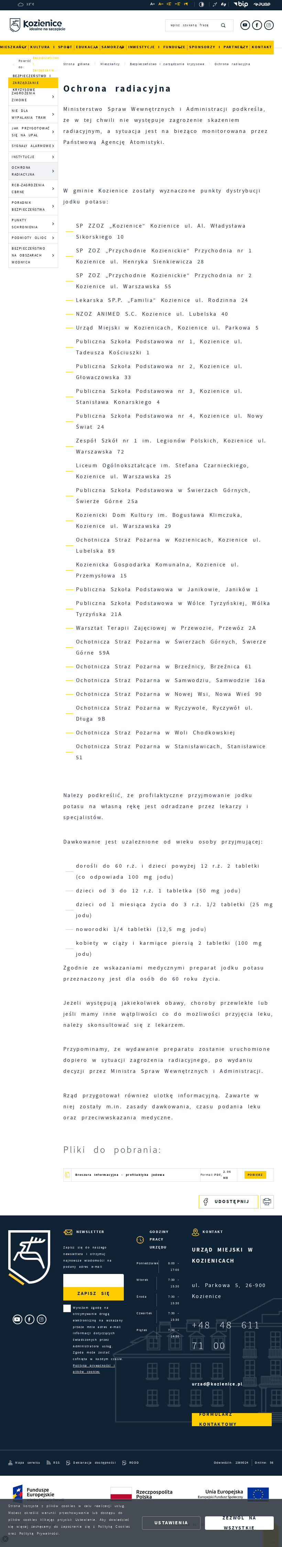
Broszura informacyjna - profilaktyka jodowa (120, 1175)
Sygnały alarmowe (31, 146)
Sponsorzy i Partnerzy (218, 47)
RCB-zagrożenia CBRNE (28, 188)
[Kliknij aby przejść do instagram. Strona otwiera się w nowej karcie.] (269, 25)
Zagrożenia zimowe (23, 96)
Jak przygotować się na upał (31, 131)
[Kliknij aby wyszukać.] (223, 25)
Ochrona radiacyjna (23, 171)
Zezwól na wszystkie (240, 1523)
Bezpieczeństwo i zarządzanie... (46, 64)
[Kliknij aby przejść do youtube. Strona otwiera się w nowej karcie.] (245, 25)
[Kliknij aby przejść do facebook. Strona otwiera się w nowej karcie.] (257, 25)
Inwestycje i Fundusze (157, 47)
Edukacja (87, 47)
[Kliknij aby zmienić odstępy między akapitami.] (186, 5)
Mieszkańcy (13, 47)
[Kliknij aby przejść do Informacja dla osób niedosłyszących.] (215, 4)
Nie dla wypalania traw (29, 114)
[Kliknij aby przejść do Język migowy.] (223, 4)
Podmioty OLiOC (29, 238)
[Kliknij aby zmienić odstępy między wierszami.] (169, 5)
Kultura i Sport (51, 47)
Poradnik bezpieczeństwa (28, 206)
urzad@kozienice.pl (217, 1384)
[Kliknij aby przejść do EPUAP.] (261, 4)
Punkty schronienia (25, 223)
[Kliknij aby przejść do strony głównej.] (37, 26)
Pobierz (255, 1175)
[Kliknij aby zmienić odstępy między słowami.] (178, 5)
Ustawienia (171, 1522)
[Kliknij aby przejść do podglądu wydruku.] (267, 1202)
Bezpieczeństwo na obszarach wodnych (28, 255)
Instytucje (23, 157)
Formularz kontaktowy (218, 1419)
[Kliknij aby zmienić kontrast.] (202, 4)
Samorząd (113, 47)
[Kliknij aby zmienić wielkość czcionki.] (152, 5)
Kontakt (262, 47)
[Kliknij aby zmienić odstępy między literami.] (161, 5)
